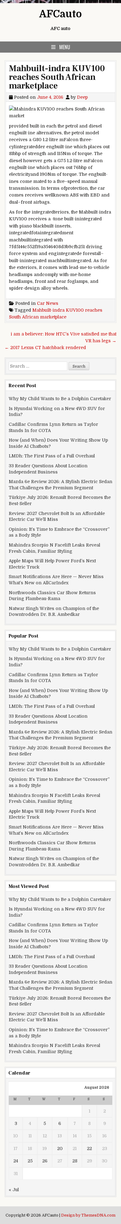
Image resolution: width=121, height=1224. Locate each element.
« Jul (14, 1189)
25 (30, 1160)
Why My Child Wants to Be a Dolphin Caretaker (60, 398)
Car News (47, 303)
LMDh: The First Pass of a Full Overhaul (52, 455)
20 (60, 1148)
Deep (82, 97)
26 (44, 1160)
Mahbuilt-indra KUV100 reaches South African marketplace (57, 77)
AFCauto (60, 14)
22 (89, 1148)
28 (74, 1160)
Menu (64, 47)
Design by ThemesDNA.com (88, 1215)
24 (15, 1160)
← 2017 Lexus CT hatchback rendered (45, 347)
